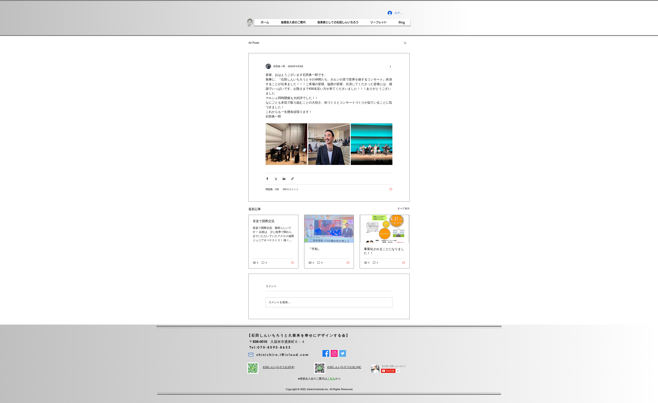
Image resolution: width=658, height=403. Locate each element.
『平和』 (314, 249)
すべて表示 (404, 208)
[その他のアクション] (390, 66)
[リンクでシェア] (292, 178)
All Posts (253, 42)
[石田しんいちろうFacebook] (325, 353)
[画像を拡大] (286, 144)
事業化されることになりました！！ (384, 251)
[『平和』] (329, 229)
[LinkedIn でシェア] (284, 178)
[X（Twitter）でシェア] (275, 178)
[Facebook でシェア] (267, 178)
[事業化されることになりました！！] (384, 229)
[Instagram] (334, 353)
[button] (405, 42)
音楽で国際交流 (263, 221)
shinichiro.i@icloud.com (282, 355)
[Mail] (250, 354)
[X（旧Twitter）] (342, 353)
